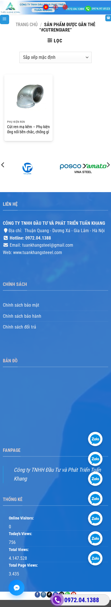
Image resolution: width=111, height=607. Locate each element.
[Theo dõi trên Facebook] (37, 595)
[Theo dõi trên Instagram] (43, 595)
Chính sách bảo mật (21, 305)
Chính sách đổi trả (19, 327)
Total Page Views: (24, 565)
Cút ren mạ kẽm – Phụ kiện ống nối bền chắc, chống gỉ (28, 129)
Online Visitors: (22, 518)
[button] (4, 19)
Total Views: (19, 549)
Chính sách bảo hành (22, 316)
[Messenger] (16, 588)
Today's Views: (21, 534)
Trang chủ (27, 24)
